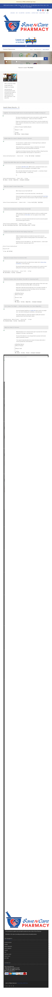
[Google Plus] (7, 986)
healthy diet (33, 310)
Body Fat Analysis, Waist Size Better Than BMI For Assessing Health (21, 279)
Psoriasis (27, 352)
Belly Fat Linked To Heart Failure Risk (13, 186)
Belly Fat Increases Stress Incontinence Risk (15, 258)
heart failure (45, 196)
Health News (10, 61)
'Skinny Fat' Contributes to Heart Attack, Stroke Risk (17, 209)
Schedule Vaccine (8, 942)
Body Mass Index (25, 166)
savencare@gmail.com (10, 970)
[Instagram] (45, 10)
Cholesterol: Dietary (8, 320)
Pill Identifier (21, 12)
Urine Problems (7, 272)
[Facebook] (38, 10)
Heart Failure (40, 202)
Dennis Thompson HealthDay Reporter (23, 127)
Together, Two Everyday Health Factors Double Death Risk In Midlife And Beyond (24, 113)
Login (47, 12)
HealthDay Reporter (20, 293)
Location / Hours (35, 12)
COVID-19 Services (8, 948)
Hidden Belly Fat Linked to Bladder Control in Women (18, 138)
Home (31, 49)
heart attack (27, 214)
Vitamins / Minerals (24, 134)
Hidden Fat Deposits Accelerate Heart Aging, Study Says (18, 231)
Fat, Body (18, 134)
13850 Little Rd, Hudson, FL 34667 (10, 5)
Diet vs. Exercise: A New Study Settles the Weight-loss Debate (9, 85)
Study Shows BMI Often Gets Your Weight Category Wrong (19, 162)
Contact (6, 950)
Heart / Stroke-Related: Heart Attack (11, 225)
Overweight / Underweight (24, 179)
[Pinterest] (43, 10)
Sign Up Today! (42, 12)
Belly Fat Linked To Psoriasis (12, 327)
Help (17, 12)
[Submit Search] (46, 58)
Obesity (6, 179)
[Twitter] (48, 10)
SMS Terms (7, 958)
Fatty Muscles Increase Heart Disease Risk (16, 357)
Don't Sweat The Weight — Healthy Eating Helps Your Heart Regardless (23, 306)
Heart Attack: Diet (21, 320)
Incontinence (37, 155)
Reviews (6, 944)
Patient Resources (37, 49)
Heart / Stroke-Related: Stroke (24, 225)
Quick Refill (28, 12)
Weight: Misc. (16, 179)
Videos (19, 61)
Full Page (17, 132)
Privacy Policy (7, 956)
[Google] (40, 10)
